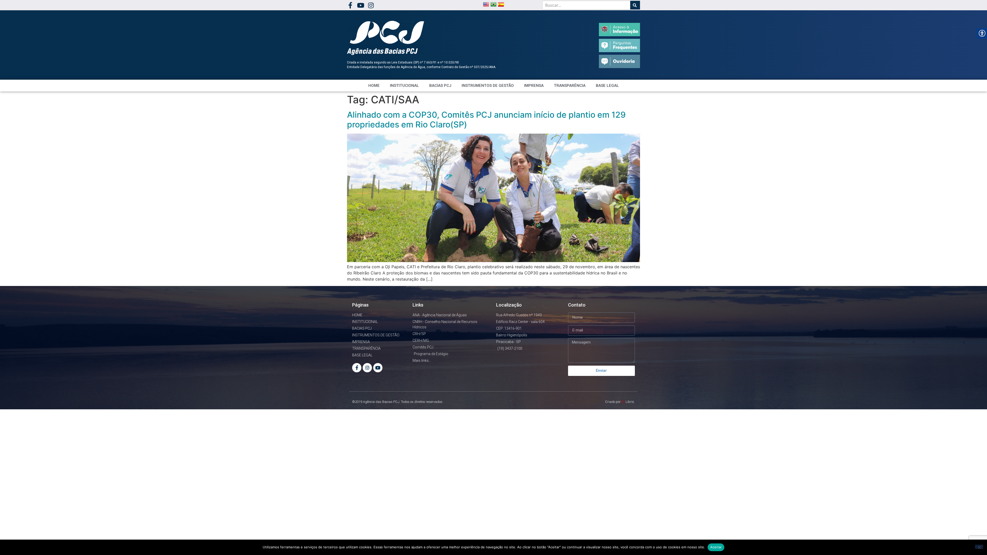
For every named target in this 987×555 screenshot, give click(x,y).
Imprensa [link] (534, 85)
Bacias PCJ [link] (440, 85)
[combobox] (586, 5)
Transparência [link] (570, 85)
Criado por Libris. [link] (620, 402)
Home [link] (374, 85)
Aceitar (716, 547)
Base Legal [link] (607, 85)
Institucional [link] (404, 85)
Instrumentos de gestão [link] (488, 85)
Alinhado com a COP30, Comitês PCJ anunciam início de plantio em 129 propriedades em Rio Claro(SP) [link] (486, 120)
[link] (350, 5)
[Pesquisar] (635, 5)
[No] (979, 547)
